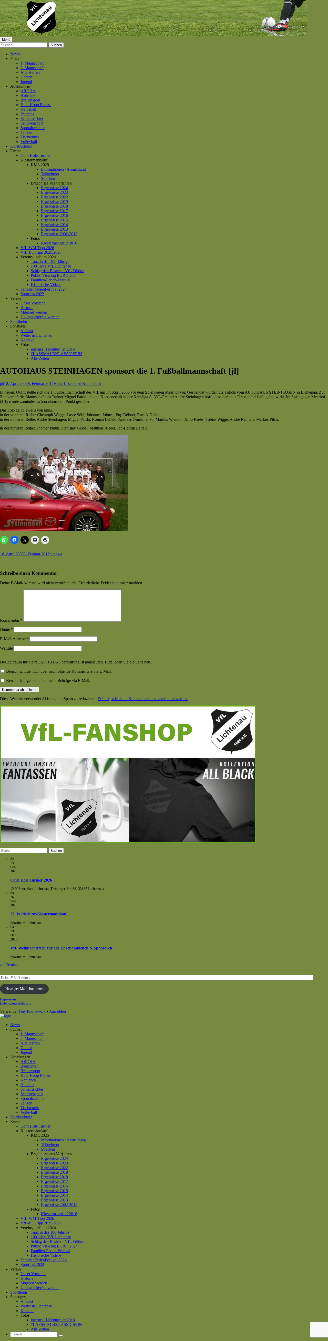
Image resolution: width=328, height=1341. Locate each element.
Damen (26, 77)
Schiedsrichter (31, 118)
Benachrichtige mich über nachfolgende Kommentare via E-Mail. (59, 671)
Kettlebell (28, 109)
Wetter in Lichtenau (36, 335)
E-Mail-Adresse (14, 639)
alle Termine (9, 965)
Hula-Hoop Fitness (35, 105)
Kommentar (11, 620)
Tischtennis (29, 137)
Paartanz (27, 114)
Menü (6, 40)
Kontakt (27, 340)
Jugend (26, 81)
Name (6, 629)
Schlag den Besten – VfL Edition (57, 271)
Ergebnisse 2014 (54, 224)
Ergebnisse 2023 (54, 192)
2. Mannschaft (32, 68)
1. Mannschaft (32, 63)
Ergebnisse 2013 (54, 229)
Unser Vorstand (33, 303)
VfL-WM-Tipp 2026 (37, 247)
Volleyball (28, 141)
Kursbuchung (21, 146)
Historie (26, 307)
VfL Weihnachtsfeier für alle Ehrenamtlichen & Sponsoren (61, 948)
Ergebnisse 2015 (54, 220)
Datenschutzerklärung (15, 1003)
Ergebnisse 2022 (54, 197)
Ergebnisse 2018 (54, 206)
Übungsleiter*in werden (39, 317)
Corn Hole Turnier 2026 (31, 880)
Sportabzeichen (32, 128)
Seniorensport (31, 123)
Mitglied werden (33, 312)
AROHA (28, 91)
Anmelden (57, 1011)
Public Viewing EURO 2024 (54, 275)
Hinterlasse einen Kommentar (77, 383)
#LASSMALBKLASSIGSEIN (56, 354)
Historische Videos (46, 284)
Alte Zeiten (40, 358)
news (58, 554)
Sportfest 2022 (32, 294)
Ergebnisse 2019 (54, 201)
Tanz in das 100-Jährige (50, 261)
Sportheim (18, 321)
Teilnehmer (50, 174)
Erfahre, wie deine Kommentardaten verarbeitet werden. (143, 699)
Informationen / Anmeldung (63, 169)
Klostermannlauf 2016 (59, 243)
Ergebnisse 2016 (54, 215)
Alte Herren (30, 72)
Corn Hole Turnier (35, 155)
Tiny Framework (32, 1011)
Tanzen (26, 132)
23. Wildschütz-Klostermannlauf (38, 914)
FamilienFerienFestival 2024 (43, 289)
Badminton (29, 95)
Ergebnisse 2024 (54, 188)
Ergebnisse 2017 (54, 211)
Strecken (48, 178)
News (15, 54)
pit (2, 383)
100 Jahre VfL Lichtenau (51, 266)
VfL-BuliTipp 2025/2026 (40, 252)
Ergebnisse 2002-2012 (59, 234)
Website (6, 648)
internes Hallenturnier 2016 (53, 349)
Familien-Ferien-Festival (50, 280)
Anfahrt (26, 331)
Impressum (8, 999)
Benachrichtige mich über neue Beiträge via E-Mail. (48, 680)
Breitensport (30, 100)
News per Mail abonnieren (24, 989)
